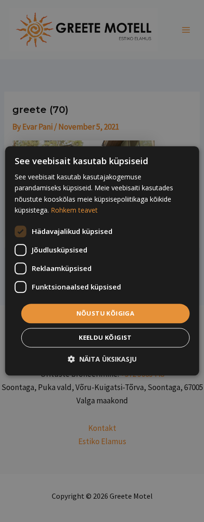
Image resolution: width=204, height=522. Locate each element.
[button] (102, 359)
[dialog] (102, 260)
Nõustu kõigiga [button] (105, 313)
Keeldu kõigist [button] (105, 338)
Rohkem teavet (74, 209)
